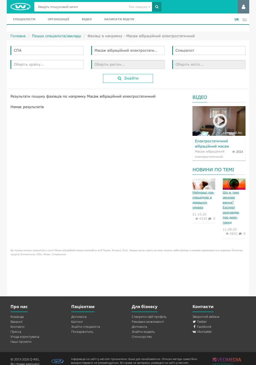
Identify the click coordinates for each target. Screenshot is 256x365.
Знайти (131, 78)
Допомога (78, 316)
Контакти (17, 326)
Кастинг (77, 321)
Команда (17, 316)
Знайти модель (143, 331)
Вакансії (16, 321)
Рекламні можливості (148, 321)
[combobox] (47, 50)
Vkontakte (204, 331)
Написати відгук (119, 19)
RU (244, 19)
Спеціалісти (24, 19)
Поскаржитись (82, 331)
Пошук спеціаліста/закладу (56, 36)
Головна (18, 36)
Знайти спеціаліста (85, 326)
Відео (87, 19)
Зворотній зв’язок (206, 316)
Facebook (203, 326)
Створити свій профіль (149, 316)
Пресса (15, 331)
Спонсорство (142, 336)
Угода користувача (24, 336)
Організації (58, 19)
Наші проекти (21, 341)
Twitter (201, 321)
